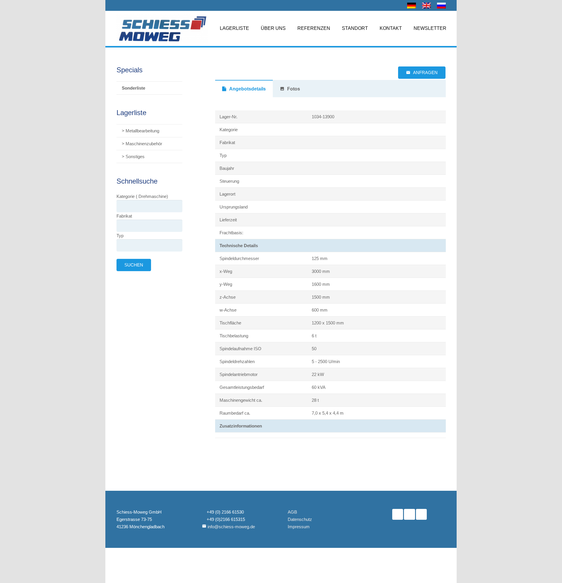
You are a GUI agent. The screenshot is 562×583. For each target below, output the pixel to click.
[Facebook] (397, 514)
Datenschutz (300, 519)
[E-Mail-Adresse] (421, 514)
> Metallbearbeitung (140, 130)
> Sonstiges (133, 156)
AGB (292, 512)
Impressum (299, 526)
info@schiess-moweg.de (231, 526)
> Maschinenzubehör (142, 143)
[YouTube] (409, 514)
